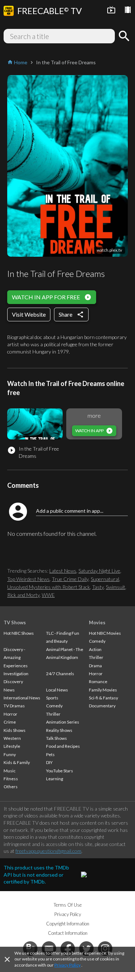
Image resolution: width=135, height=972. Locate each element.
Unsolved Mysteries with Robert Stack (48, 587)
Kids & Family (17, 762)
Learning (54, 778)
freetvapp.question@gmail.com (48, 851)
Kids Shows (15, 730)
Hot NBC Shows (19, 633)
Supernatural (105, 579)
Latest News (62, 571)
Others (11, 786)
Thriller (53, 714)
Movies (97, 622)
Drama (95, 665)
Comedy (54, 705)
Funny (10, 754)
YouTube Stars (59, 770)
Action (95, 649)
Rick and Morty (23, 595)
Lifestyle (12, 746)
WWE (48, 595)
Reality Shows (59, 730)
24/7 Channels (60, 673)
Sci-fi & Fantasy (103, 697)
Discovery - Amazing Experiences (16, 657)
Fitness (11, 778)
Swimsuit (115, 587)
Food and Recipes (63, 746)
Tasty (98, 587)
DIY (49, 762)
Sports (52, 697)
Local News (57, 690)
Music (9, 770)
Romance (98, 681)
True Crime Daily (70, 579)
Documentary (102, 705)
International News (22, 697)
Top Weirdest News (28, 579)
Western (12, 738)
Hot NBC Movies (105, 633)
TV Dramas (14, 705)
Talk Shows (56, 738)
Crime (10, 722)
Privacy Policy (67, 965)
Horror (10, 714)
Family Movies (103, 690)
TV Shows (15, 622)
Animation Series (62, 722)
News (9, 690)
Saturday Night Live (99, 571)
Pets (50, 754)
